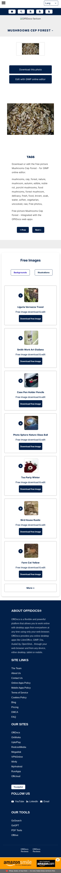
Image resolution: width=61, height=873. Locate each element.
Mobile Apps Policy (21, 688)
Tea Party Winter (30, 477)
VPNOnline (17, 757)
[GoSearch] (21, 12)
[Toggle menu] (3, 3)
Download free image (30, 318)
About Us (16, 673)
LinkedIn (33, 801)
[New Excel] (39, 12)
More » (30, 587)
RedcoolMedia (18, 747)
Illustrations (44, 272)
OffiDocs (15, 732)
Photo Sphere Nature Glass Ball (30, 434)
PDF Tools (16, 830)
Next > (38, 230)
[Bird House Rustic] (32, 514)
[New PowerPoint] (48, 12)
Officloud (15, 776)
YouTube (19, 801)
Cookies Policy (19, 697)
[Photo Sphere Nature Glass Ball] (32, 429)
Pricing (14, 707)
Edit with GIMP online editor (30, 79)
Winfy (14, 761)
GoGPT (15, 825)
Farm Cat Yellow (31, 562)
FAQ (13, 717)
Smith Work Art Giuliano (30, 349)
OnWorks (16, 737)
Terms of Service (19, 692)
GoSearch (16, 820)
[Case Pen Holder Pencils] (32, 386)
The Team (16, 668)
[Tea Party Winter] (32, 471)
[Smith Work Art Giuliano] (32, 344)
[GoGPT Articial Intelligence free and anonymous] (12, 12)
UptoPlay (16, 742)
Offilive (14, 835)
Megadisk (16, 752)
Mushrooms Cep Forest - (30, 30)
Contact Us (17, 678)
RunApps (16, 771)
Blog (13, 702)
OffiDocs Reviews (24, 850)
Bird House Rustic (30, 520)
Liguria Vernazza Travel (30, 307)
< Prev (23, 230)
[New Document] (30, 12)
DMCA (14, 712)
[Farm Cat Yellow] (32, 557)
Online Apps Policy (20, 683)
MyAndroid (16, 766)
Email (46, 801)
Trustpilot (18, 787)
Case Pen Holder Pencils (30, 392)
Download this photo (30, 69)
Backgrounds (20, 272)
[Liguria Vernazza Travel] (32, 301)
